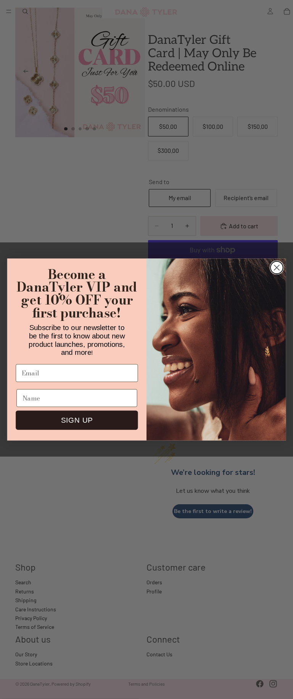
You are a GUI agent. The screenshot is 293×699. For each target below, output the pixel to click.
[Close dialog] (276, 267)
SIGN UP (77, 420)
